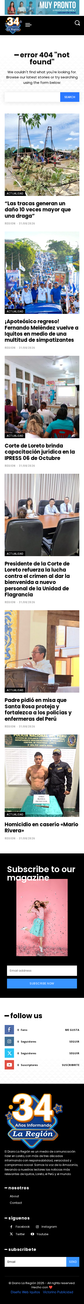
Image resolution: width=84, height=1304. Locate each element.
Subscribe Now (42, 983)
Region (10, 223)
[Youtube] (32, 1234)
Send (73, 1262)
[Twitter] (11, 1234)
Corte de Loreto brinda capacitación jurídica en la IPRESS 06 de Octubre (40, 452)
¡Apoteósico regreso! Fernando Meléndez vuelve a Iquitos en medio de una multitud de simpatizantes (41, 331)
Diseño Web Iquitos (26, 1292)
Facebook (23, 1227)
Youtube (42, 1234)
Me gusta (72, 1030)
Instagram (49, 1227)
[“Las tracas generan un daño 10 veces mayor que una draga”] (42, 155)
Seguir (74, 1041)
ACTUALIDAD (15, 193)
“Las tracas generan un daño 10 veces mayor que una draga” (38, 210)
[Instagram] (37, 1227)
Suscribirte (70, 1065)
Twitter (20, 1234)
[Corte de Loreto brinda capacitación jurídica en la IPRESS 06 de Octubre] (42, 397)
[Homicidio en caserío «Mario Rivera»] (42, 776)
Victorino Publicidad (58, 1292)
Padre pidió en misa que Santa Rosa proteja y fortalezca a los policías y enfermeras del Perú (38, 709)
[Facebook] (11, 1227)
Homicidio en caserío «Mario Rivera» (41, 827)
